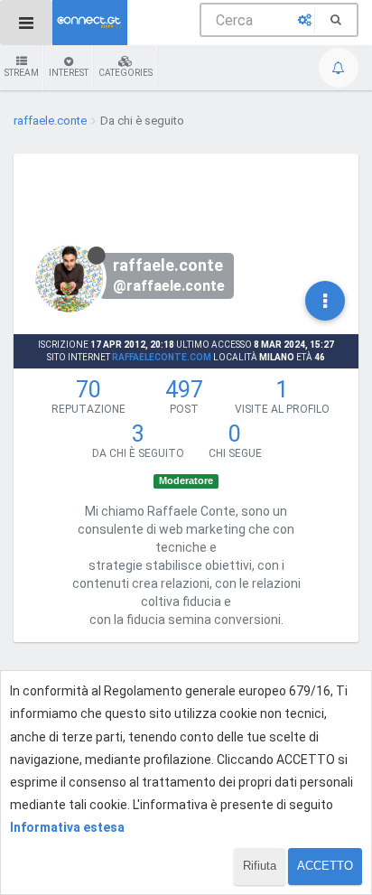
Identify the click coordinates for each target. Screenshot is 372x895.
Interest (68, 73)
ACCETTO (325, 865)
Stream (22, 73)
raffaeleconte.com (161, 357)
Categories (125, 73)
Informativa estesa (67, 827)
